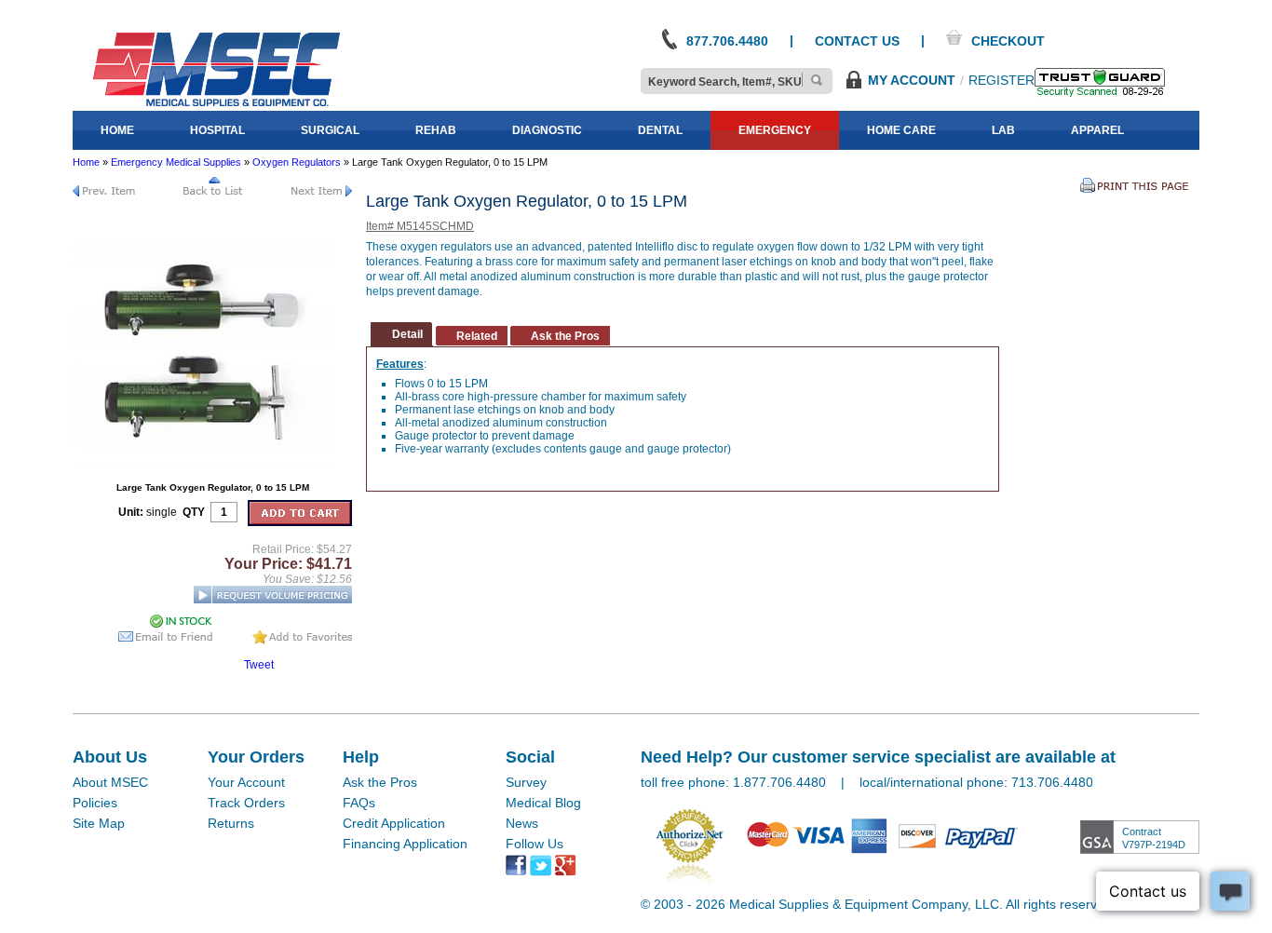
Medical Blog (543, 802)
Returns (231, 823)
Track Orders (246, 802)
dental (660, 130)
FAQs (359, 802)
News (522, 823)
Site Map (99, 823)
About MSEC (110, 782)
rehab (435, 130)
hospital (217, 130)
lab (1003, 130)
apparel (1097, 130)
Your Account (246, 782)
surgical (330, 130)
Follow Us (534, 843)
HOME (117, 130)
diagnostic (547, 130)
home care (901, 130)
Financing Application (405, 843)
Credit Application (394, 823)
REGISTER (1001, 80)
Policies (95, 802)
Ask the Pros (380, 782)
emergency (774, 130)
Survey (526, 782)
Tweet (259, 664)
